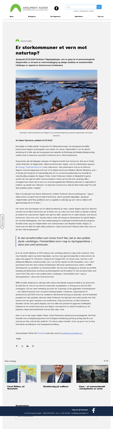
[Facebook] (56, 8)
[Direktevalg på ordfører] (57, 374)
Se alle (106, 361)
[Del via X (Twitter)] (22, 346)
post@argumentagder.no (80, 413)
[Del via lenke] (33, 346)
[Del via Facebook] (17, 346)
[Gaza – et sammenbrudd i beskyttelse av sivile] (92, 374)
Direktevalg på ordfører (55, 386)
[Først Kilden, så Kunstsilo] (21, 374)
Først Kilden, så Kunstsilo (15, 387)
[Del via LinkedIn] (27, 346)
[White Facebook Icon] (93, 410)
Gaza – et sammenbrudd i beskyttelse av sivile (92, 387)
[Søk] (99, 7)
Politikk (18, 338)
